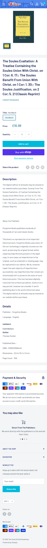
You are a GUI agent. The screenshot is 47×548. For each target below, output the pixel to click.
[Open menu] (4, 4)
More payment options (23, 158)
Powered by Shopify (10, 542)
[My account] (37, 4)
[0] (42, 4)
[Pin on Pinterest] (32, 167)
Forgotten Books (11, 100)
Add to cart (23, 144)
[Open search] (31, 4)
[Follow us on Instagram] (9, 514)
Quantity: (7, 134)
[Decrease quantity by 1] (15, 134)
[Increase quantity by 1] (29, 134)
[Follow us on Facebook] (4, 514)
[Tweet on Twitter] (37, 167)
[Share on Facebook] (28, 167)
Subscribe (11, 489)
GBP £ (6, 501)
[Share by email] (42, 167)
